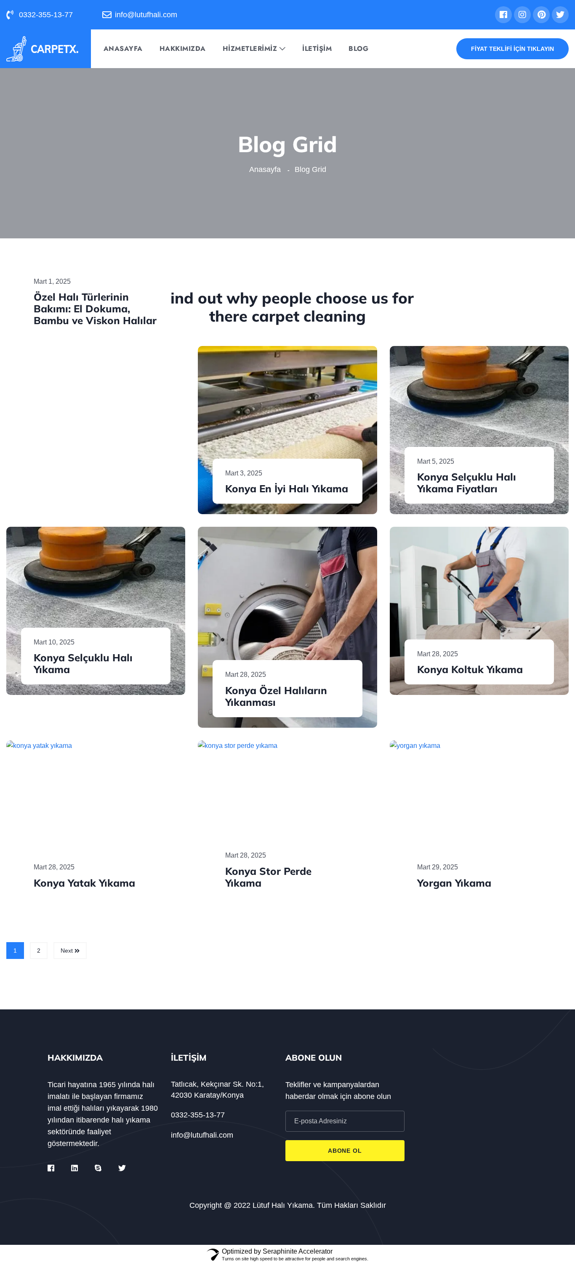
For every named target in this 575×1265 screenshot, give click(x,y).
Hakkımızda (183, 49)
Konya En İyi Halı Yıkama (286, 488)
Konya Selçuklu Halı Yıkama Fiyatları (466, 482)
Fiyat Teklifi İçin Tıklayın (512, 48)
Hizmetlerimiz (250, 49)
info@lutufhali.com (202, 1135)
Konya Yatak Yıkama (84, 883)
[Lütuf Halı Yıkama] (42, 48)
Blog (358, 49)
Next (68, 950)
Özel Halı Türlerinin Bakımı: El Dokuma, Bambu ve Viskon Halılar (95, 309)
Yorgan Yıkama (454, 883)
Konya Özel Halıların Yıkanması (276, 696)
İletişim (317, 49)
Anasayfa (123, 49)
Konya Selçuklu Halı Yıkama (83, 663)
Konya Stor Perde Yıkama (268, 877)
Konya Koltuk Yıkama (470, 669)
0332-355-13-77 (198, 1115)
